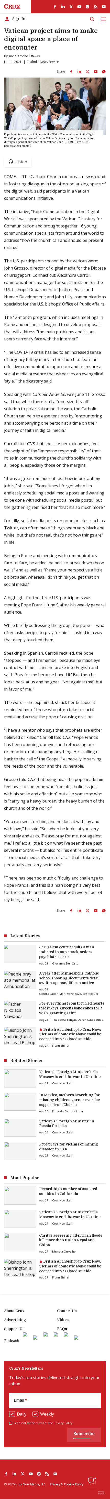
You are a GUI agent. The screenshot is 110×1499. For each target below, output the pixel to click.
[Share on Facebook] (71, 72)
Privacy (55, 1484)
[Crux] (12, 6)
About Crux (14, 1311)
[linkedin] (63, 7)
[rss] (96, 7)
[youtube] (79, 7)
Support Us (14, 1329)
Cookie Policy (73, 1484)
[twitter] (71, 7)
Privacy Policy (63, 1423)
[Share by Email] (96, 72)
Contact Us (67, 1311)
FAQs (62, 1329)
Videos (63, 1320)
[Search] (92, 19)
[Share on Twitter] (87, 72)
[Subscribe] (104, 7)
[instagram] (87, 7)
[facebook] (55, 7)
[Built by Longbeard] (102, 1492)
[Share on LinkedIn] (79, 72)
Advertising (15, 1320)
